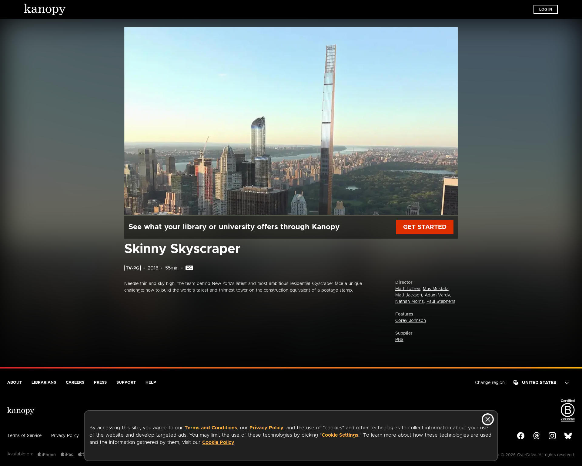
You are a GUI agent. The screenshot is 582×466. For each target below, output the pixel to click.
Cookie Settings (340, 435)
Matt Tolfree (407, 289)
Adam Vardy (437, 295)
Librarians (44, 383)
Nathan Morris (409, 301)
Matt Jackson (408, 295)
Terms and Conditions (211, 427)
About (14, 383)
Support (126, 383)
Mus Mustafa (436, 289)
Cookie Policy (218, 442)
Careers (75, 383)
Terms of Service (24, 436)
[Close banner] (488, 419)
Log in (545, 9)
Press (100, 383)
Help (151, 383)
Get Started (425, 227)
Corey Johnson (410, 321)
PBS (399, 340)
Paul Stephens (440, 301)
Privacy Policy (266, 427)
